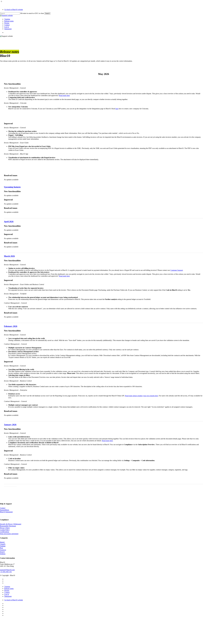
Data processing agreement (9, 534)
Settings (2, 554)
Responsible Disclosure (8, 526)
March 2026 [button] (9, 256)
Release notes (9, 588)
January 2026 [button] (10, 424)
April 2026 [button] (8, 221)
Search (47, 13)
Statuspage (8, 596)
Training (7, 587)
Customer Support (176, 270)
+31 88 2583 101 (6, 572)
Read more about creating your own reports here (141, 396)
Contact (2, 508)
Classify (2, 544)
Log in (6, 594)
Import (2, 542)
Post (1, 548)
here (116, 109)
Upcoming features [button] (12, 187)
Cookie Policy (5, 530)
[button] (10, 485)
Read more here (64, 95)
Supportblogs (4, 510)
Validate (2, 546)
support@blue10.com (7, 570)
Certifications (4, 532)
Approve (3, 550)
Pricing (6, 590)
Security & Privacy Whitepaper (10, 524)
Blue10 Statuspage (6, 512)
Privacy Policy (5, 528)
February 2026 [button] (10, 326)
